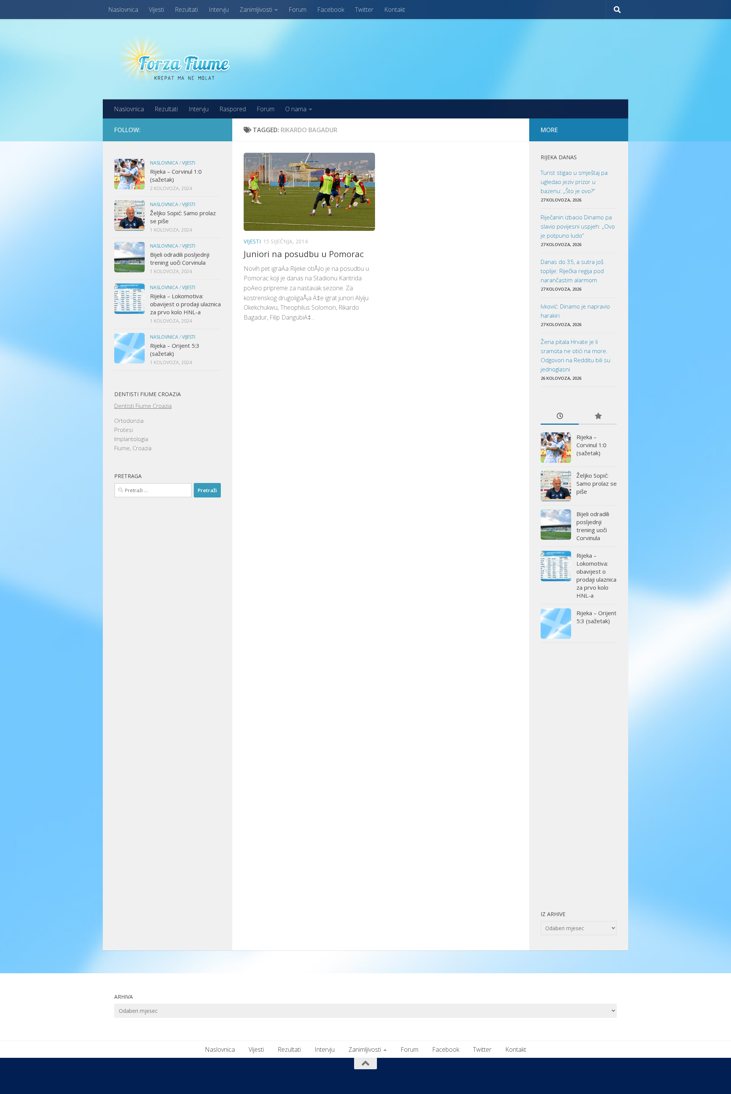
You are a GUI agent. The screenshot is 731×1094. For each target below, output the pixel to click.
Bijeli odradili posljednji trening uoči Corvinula (179, 258)
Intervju (219, 9)
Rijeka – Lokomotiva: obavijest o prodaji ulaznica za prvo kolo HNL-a (185, 304)
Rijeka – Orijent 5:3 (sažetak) (596, 617)
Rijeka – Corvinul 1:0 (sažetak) (591, 445)
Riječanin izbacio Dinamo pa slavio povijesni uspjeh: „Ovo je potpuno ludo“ (578, 226)
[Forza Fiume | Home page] (176, 59)
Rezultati (186, 9)
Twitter (364, 9)
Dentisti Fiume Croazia (143, 405)
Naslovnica (123, 9)
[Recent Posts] (560, 416)
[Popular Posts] (598, 416)
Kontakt (394, 9)
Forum (297, 9)
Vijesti (156, 9)
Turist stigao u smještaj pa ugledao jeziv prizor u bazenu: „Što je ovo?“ (574, 182)
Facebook (330, 9)
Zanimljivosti (255, 9)
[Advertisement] (579, 776)
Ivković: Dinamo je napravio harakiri (575, 310)
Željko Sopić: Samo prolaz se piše (596, 483)
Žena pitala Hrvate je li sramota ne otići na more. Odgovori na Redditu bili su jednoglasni (575, 355)
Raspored (232, 109)
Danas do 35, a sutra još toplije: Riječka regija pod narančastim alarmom (572, 271)
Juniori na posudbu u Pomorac (304, 253)
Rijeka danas (559, 157)
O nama (295, 109)
